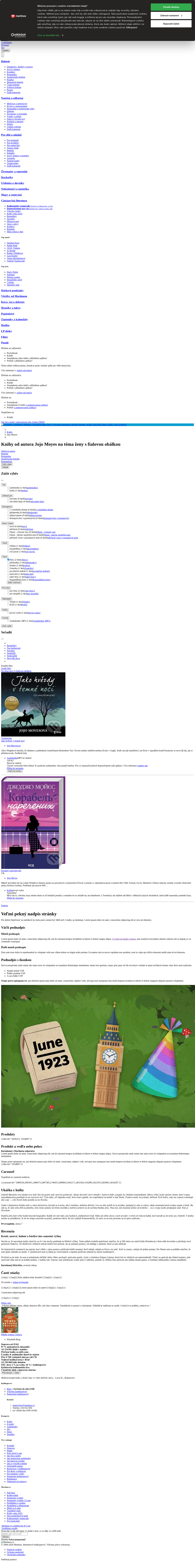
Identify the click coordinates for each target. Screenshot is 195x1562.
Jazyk (4, 543)
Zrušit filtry (6, 668)
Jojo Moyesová (14, 745)
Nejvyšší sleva (13, 658)
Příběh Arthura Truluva (11, 1334)
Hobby (10, 124)
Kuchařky (7, 177)
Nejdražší (11, 653)
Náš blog (11, 1493)
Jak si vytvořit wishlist (17, 1463)
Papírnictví (7, 313)
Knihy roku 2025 (14, 214)
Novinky (11, 219)
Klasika (10, 79)
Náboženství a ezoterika (15, 188)
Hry (3, 47)
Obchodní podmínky (16, 1554)
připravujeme (36, 515)
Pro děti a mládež (11, 134)
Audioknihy (6, 42)
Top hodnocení (13, 648)
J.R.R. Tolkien (13, 248)
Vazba (4, 610)
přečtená (29, 529)
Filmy (4, 336)
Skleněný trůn (13, 285)
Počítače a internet (15, 121)
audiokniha (32, 487)
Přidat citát (6, 1303)
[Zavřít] (2, 480)
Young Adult (12, 148)
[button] (100, 763)
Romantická (6, 461)
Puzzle (5, 342)
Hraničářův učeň (14, 280)
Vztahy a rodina (14, 116)
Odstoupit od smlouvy (17, 1481)
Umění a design (14, 127)
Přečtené (5, 45)
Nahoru (4, 905)
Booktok (11, 229)
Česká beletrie (13, 85)
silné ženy (31, 577)
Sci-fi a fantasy (13, 69)
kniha (25, 490)
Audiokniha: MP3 (42, 621)
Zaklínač (11, 274)
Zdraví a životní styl (16, 119)
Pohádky (11, 153)
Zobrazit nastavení (169, 15)
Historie (10, 111)
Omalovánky (13, 163)
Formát (5, 618)
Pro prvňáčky (13, 143)
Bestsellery (12, 216)
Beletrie (5, 61)
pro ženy (30, 591)
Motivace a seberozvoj (17, 103)
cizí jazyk (30, 551)
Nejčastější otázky (15, 1466)
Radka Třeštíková (15, 253)
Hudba (5, 325)
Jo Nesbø (11, 250)
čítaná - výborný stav (46, 532)
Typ (3, 485)
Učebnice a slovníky (12, 183)
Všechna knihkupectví (17, 1391)
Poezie (10, 90)
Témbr (26, 602)
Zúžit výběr (7, 626)
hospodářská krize (42, 579)
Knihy (10, 432)
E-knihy (10, 1424)
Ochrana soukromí (15, 1552)
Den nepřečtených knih (17, 1516)
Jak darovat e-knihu (16, 1461)
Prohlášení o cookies (16, 1503)
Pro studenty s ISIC (15, 1474)
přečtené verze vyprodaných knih (63, 538)
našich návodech (24, 370)
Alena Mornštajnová (16, 258)
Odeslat (5, 1537)
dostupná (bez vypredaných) (56, 518)
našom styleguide (20, 1282)
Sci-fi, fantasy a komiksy (18, 155)
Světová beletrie (14, 87)
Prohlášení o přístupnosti (18, 1505)
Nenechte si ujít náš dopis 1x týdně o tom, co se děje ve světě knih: (31, 1531)
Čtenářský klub (14, 1511)
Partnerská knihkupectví (18, 1394)
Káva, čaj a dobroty (13, 302)
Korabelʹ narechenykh (11, 870)
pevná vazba (34, 613)
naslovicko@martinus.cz (24, 1405)
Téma (4, 557)
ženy (25, 560)
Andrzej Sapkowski (16, 261)
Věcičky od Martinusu (14, 296)
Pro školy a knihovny (16, 1471)
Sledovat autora (8, 451)
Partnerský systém (15, 1498)
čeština (26, 546)
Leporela (11, 158)
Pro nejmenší (13, 140)
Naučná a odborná (12, 98)
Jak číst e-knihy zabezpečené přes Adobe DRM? (23, 422)
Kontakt (10, 1445)
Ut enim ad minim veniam (124, 939)
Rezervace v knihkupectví (18, 1468)
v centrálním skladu (44, 509)
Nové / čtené (7, 523)
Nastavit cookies (14, 1549)
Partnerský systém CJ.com (19, 1500)
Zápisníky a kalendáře (14, 319)
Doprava (11, 1448)
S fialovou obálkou (22, 671)
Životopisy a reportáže (17, 114)
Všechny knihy (14, 211)
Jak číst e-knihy (14, 1456)
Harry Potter (12, 272)
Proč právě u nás (14, 1453)
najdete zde (142, 765)
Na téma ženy (7, 671)
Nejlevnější (12, 656)
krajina (26, 565)
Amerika (29, 568)
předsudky (31, 562)
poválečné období (41, 571)
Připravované (13, 221)
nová (24, 526)
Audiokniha (12, 758)
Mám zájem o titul (15, 231)
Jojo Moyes (12, 878)
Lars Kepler (12, 256)
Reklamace (12, 1479)
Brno (9, 1389)
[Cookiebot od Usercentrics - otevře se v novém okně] (18, 35)
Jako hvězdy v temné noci (13, 741)
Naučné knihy (13, 161)
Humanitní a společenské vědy (20, 109)
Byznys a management (17, 106)
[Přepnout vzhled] (2, 54)
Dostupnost (7, 507)
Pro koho (6, 588)
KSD (24, 604)
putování (29, 574)
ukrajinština (33, 549)
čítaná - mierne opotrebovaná (57, 535)
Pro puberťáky (13, 145)
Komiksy (11, 72)
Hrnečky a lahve (10, 307)
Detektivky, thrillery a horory (20, 67)
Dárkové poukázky (12, 290)
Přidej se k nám (14, 1508)
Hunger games (13, 277)
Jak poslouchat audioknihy (19, 1458)
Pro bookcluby (13, 1521)
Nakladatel (6, 599)
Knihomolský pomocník (18, 1518)
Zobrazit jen (7, 496)
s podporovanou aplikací (37, 405)
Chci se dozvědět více (48, 35)
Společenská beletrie (16, 77)
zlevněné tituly (37, 501)
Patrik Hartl (12, 245)
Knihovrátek (12, 1495)
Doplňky (5, 50)
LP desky (6, 331)
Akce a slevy (13, 224)
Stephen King (13, 243)
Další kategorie (13, 92)
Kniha (9, 890)
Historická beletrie (15, 82)
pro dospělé (33, 593)
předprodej (32, 512)
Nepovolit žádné (171, 24)
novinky (29, 498)
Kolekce (10, 226)
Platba (9, 1450)
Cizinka (10, 282)
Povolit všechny (171, 7)
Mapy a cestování (11, 194)
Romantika (12, 74)
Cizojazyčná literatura (14, 200)
